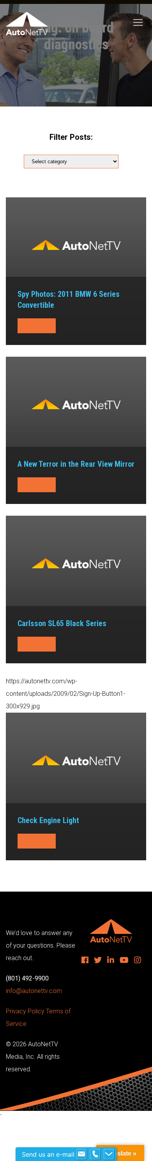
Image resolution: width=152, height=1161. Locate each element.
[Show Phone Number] (95, 1154)
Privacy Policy (25, 1011)
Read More (33, 325)
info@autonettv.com (34, 991)
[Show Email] (81, 1154)
